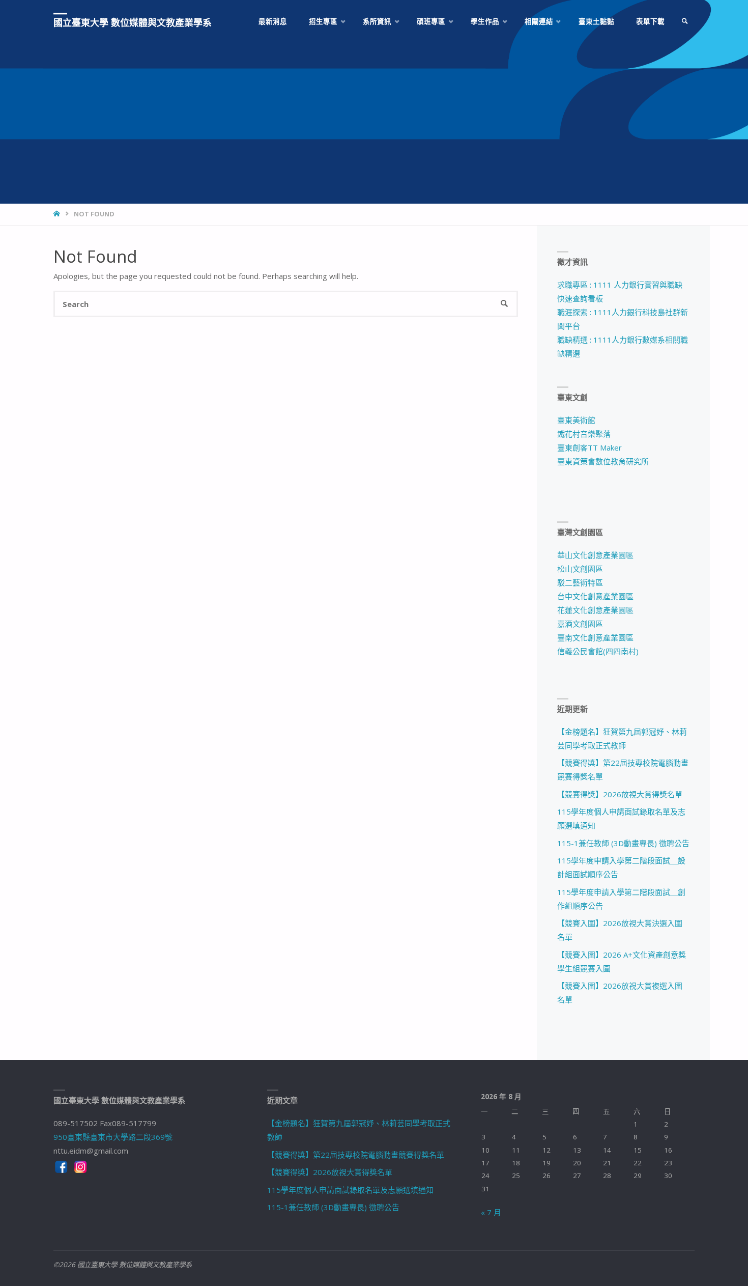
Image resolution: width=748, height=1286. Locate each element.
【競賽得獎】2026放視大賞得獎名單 (619, 794)
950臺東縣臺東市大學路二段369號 (112, 1137)
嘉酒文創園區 (580, 624)
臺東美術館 (576, 420)
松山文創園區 (580, 569)
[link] (685, 21)
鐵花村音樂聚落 (584, 434)
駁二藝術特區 (580, 582)
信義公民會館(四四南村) (598, 651)
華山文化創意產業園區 (595, 555)
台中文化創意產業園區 (595, 596)
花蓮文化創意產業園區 (595, 610)
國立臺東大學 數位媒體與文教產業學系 (132, 22)
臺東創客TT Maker (589, 447)
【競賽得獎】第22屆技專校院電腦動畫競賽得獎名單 (355, 1155)
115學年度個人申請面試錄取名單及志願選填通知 (350, 1190)
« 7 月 (491, 1212)
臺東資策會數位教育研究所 (603, 461)
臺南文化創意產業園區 (595, 637)
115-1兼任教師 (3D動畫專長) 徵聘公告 (623, 843)
